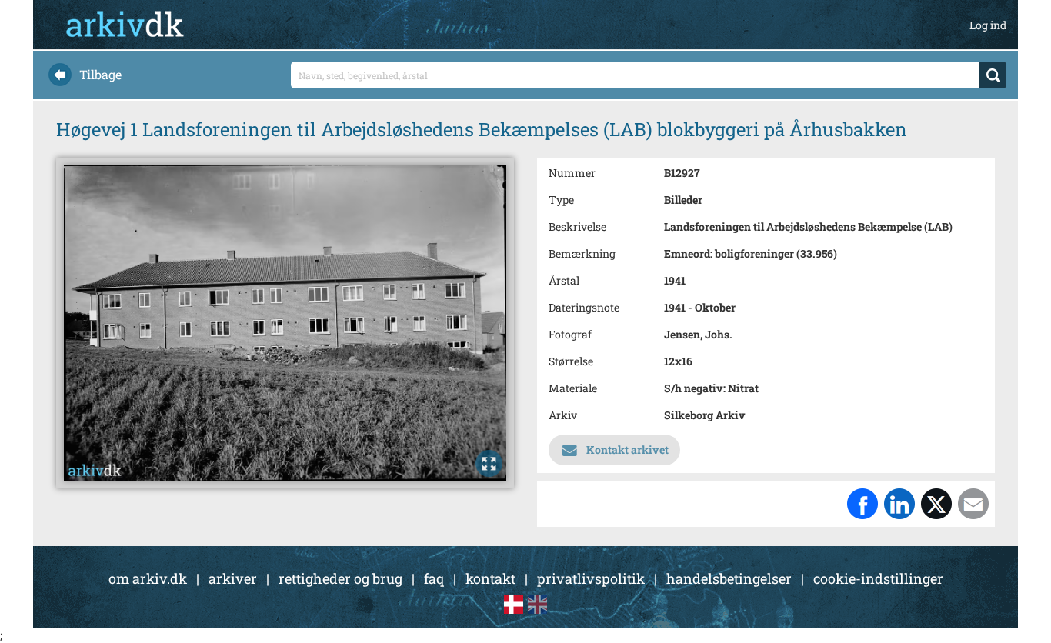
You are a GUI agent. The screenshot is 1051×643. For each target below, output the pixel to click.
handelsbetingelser (729, 578)
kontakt (490, 578)
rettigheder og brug (340, 578)
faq (434, 578)
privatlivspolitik (591, 578)
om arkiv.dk (147, 578)
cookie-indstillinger (878, 578)
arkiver (233, 578)
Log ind (987, 25)
